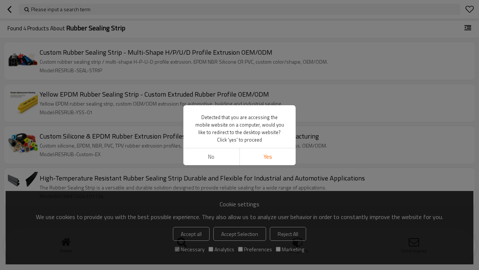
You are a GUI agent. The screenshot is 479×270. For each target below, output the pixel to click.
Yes (267, 156)
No (211, 156)
